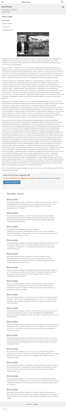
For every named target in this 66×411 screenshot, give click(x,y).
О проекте (29, 404)
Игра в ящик (12, 199)
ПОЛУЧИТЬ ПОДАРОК (12, 182)
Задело (5, 409)
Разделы (35, 404)
